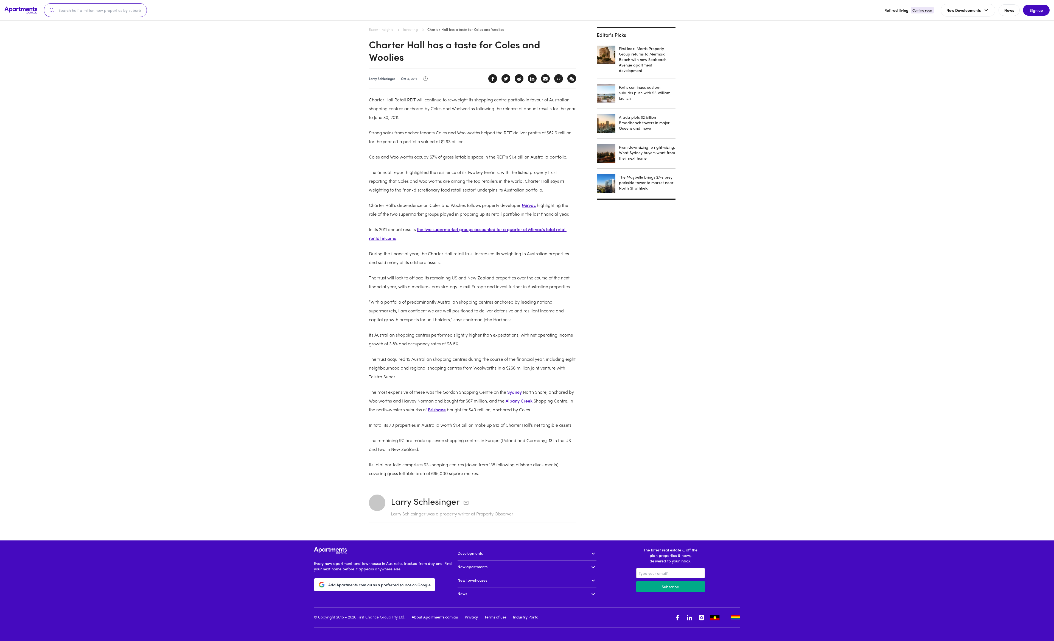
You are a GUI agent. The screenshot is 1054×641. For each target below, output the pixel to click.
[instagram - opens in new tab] (701, 617)
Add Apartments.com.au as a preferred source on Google (379, 584)
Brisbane (437, 409)
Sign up (1036, 10)
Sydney (514, 392)
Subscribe (670, 586)
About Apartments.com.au (435, 617)
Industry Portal (526, 617)
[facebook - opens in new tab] (677, 617)
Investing (410, 29)
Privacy (471, 617)
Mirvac (529, 205)
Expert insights (381, 29)
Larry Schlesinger (425, 501)
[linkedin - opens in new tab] (689, 617)
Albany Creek (519, 401)
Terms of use (495, 617)
